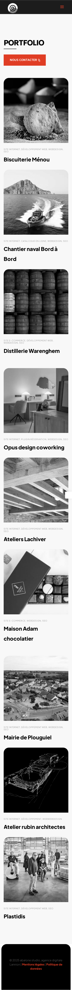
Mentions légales (33, 964)
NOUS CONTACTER (23, 60)
